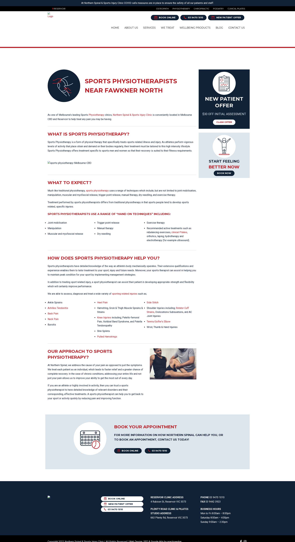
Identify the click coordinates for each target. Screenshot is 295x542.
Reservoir (59, 8)
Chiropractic (201, 8)
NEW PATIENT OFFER (228, 17)
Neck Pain (53, 319)
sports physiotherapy (97, 190)
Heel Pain (102, 302)
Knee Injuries (104, 317)
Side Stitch (152, 302)
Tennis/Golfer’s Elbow (158, 321)
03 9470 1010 (195, 17)
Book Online (167, 17)
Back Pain (53, 313)
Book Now (224, 173)
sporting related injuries (124, 293)
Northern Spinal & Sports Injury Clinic (132, 114)
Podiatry (218, 8)
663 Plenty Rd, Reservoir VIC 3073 (169, 513)
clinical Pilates (179, 232)
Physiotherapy (181, 8)
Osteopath (162, 8)
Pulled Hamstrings (107, 336)
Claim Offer (224, 122)
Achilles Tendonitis (58, 308)
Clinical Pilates (236, 8)
